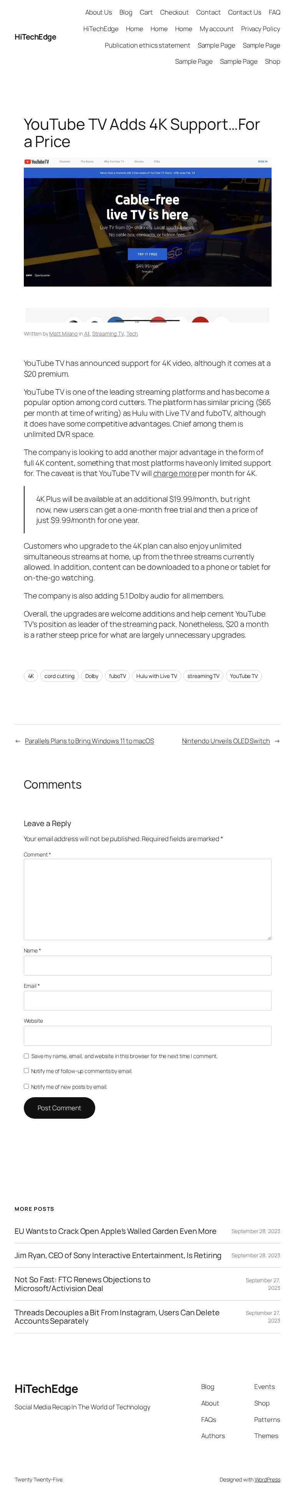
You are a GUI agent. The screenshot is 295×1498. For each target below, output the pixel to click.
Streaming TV (108, 333)
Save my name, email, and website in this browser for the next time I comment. (124, 1056)
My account (217, 28)
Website (33, 1020)
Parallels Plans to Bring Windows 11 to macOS (89, 740)
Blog (126, 12)
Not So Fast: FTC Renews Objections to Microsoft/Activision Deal (82, 1283)
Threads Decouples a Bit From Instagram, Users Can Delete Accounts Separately (117, 1316)
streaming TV (203, 676)
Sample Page (216, 45)
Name (32, 950)
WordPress (267, 1479)
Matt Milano (63, 333)
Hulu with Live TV (156, 676)
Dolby (92, 676)
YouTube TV (244, 676)
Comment (37, 854)
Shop (272, 61)
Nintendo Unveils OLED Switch (226, 740)
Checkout (174, 12)
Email (32, 985)
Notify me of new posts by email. (69, 1086)
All (87, 333)
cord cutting (60, 676)
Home (134, 28)
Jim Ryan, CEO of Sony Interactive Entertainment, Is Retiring (118, 1255)
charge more (175, 473)
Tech (132, 333)
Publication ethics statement (147, 45)
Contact (208, 12)
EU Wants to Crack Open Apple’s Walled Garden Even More (116, 1231)
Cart (146, 12)
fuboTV (117, 676)
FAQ (274, 12)
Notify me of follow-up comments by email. (82, 1071)
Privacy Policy (260, 28)
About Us (98, 12)
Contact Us (245, 12)
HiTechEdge (35, 36)
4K (31, 676)
